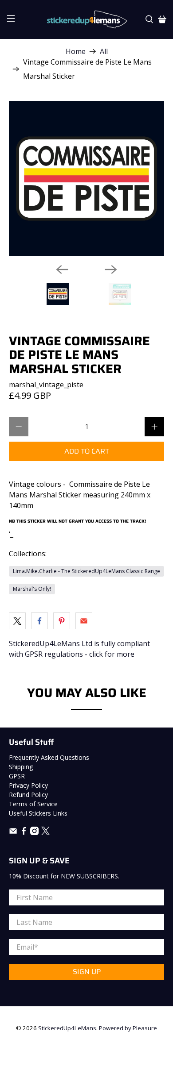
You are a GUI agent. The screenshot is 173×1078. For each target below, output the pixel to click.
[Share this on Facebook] (39, 620)
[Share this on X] (17, 620)
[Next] (111, 269)
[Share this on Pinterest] (61, 620)
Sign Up (87, 971)
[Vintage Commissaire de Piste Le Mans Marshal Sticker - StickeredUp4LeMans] (87, 178)
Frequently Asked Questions (49, 757)
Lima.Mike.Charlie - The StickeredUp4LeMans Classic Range (86, 571)
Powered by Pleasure (128, 1028)
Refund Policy (28, 794)
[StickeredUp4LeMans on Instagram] (34, 832)
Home (76, 51)
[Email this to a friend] (83, 620)
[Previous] (62, 269)
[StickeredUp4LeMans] (86, 19)
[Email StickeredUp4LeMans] (13, 832)
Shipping (21, 766)
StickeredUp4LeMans (67, 1028)
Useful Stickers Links (38, 813)
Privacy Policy (28, 785)
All (104, 51)
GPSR (17, 776)
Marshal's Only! (32, 589)
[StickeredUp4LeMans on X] (45, 832)
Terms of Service (33, 804)
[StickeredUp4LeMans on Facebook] (24, 832)
